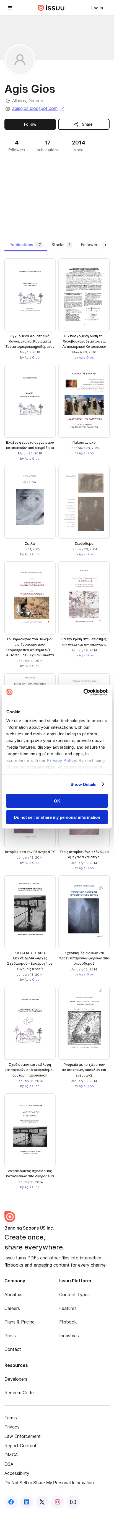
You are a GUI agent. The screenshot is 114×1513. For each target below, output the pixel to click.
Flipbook (68, 1322)
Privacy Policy (61, 760)
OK (57, 801)
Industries (69, 1335)
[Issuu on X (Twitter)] (42, 1502)
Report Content (20, 1445)
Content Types (74, 1294)
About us (13, 1294)
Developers (15, 1379)
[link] (97, 7)
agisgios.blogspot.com (38, 108)
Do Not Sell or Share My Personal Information (49, 1482)
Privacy (12, 1427)
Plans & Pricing (19, 1322)
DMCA (11, 1454)
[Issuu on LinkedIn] (26, 1502)
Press (10, 1335)
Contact (12, 1349)
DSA (8, 1464)
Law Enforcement (22, 1436)
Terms (10, 1417)
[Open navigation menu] (9, 7)
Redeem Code (19, 1392)
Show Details (83, 784)
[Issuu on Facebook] (11, 1502)
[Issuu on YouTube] (73, 1502)
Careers (12, 1308)
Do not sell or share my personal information (57, 817)
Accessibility (16, 1473)
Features (68, 1308)
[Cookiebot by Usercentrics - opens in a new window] (83, 692)
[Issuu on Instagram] (57, 1502)
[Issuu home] (51, 8)
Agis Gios (32, 357)
